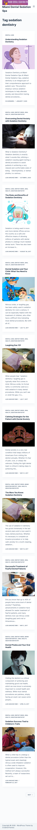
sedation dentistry (18, 114)
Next (29, 795)
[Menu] (34, 6)
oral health (22, 486)
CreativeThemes (8, 827)
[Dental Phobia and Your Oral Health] (18, 663)
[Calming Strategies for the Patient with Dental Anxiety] (18, 434)
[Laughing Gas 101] (18, 360)
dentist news (19, 112)
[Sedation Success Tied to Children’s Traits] (18, 739)
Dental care (9, 35)
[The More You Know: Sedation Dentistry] (18, 510)
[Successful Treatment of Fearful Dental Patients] (18, 584)
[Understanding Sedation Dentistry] (18, 57)
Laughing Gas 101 (13, 345)
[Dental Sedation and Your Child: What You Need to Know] (18, 289)
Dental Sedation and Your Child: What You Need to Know (16, 271)
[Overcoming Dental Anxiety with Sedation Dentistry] (18, 136)
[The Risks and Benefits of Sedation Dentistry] (18, 213)
